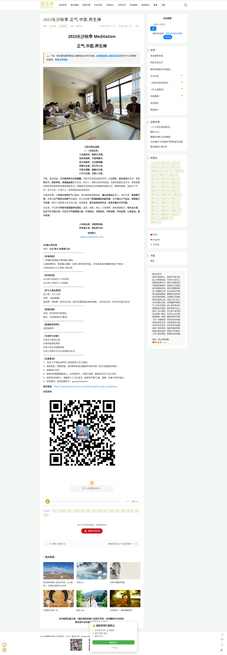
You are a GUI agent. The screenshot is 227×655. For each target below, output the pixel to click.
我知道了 (113, 642)
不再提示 (114, 647)
